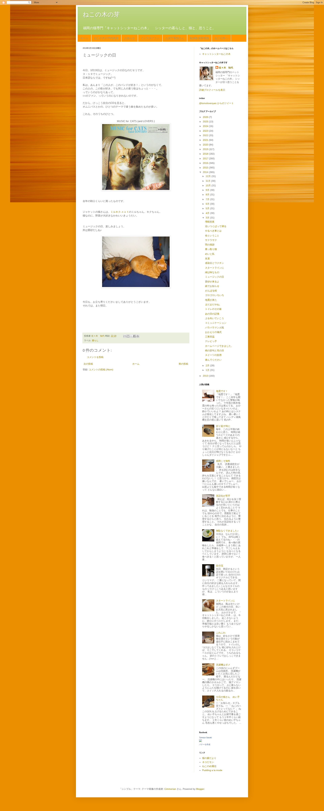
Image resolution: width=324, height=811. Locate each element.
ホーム (84, 38)
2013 (206, 375)
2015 (206, 167)
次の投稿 (88, 363)
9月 (208, 190)
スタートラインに (214, 267)
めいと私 (209, 254)
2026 (206, 117)
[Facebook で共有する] (134, 336)
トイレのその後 (213, 309)
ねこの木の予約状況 (106, 38)
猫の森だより (209, 758)
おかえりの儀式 (213, 332)
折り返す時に (223, 426)
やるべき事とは (213, 230)
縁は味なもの (212, 272)
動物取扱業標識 (199, 38)
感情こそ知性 (223, 461)
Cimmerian (170, 789)
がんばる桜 (211, 290)
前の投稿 (183, 363)
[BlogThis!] (128, 336)
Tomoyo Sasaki (205, 737)
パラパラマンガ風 (214, 327)
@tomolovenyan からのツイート (216, 103)
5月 (208, 208)
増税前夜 (209, 221)
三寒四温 (209, 336)
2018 (206, 153)
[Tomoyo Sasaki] (200, 741)
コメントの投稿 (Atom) (101, 369)
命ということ (212, 235)
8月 (208, 194)
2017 (206, 158)
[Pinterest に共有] (137, 336)
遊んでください (213, 359)
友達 (207, 258)
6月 (208, 203)
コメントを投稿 (95, 357)
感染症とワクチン (214, 263)
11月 (208, 181)
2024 (206, 126)
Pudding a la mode (212, 770)
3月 (208, 217)
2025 (206, 121)
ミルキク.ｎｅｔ (120, 211)
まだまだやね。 (213, 304)
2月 (208, 365)
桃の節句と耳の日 (214, 350)
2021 (206, 140)
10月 (208, 185)
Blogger (200, 789)
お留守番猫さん (174, 38)
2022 (206, 135)
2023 (206, 130)
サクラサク (211, 240)
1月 (208, 370)
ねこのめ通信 (209, 766)
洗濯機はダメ (223, 664)
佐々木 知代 (226, 67)
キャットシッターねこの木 (216, 54)
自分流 (219, 565)
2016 (206, 163)
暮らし (95, 340)
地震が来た (211, 300)
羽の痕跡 (209, 244)
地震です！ (222, 391)
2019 (206, 149)
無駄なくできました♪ (227, 530)
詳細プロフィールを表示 (212, 90)
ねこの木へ (221, 38)
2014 (206, 172)
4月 (208, 213)
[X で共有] (131, 336)
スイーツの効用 (213, 355)
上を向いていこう (214, 318)
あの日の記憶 (212, 313)
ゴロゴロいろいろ (214, 295)
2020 (206, 144)
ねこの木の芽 (101, 14)
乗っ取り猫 (211, 249)
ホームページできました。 (219, 346)
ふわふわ (220, 632)
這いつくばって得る (215, 226)
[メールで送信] (125, 336)
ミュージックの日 (214, 276)
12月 (208, 176)
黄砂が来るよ (212, 281)
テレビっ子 (211, 341)
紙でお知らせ (212, 286)
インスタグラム (150, 38)
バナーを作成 (204, 744)
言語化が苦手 (223, 495)
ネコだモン (208, 762)
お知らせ (129, 38)
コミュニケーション (215, 322)
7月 (208, 199)
